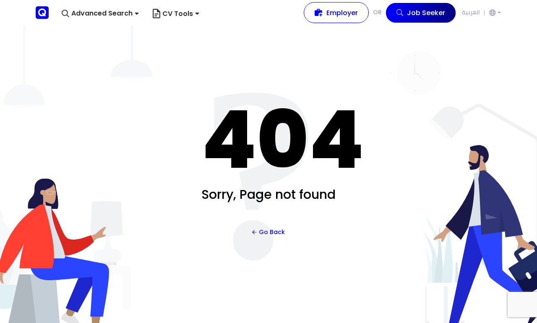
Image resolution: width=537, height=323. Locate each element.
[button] (100, 13)
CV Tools (177, 13)
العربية (471, 12)
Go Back (272, 232)
